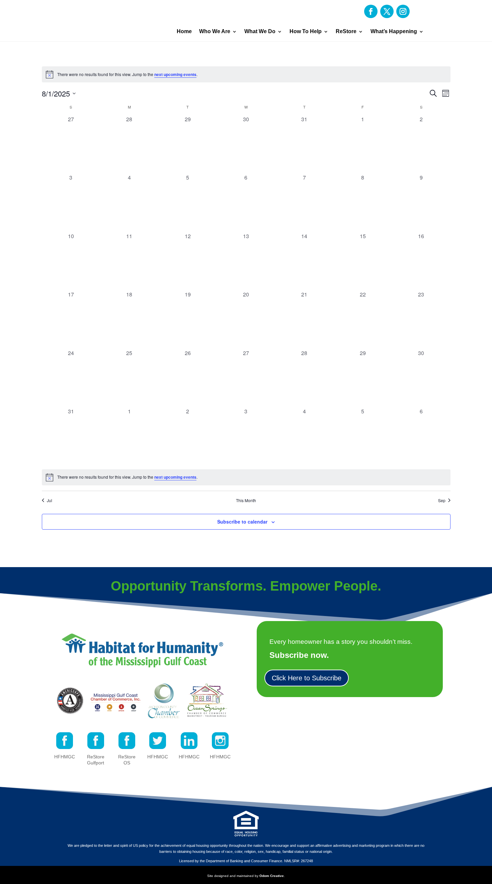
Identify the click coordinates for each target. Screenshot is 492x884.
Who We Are (214, 31)
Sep (441, 500)
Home (184, 31)
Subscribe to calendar (242, 521)
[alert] (246, 74)
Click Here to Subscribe (306, 678)
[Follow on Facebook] (371, 11)
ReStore (346, 31)
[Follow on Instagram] (403, 11)
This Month (246, 500)
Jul (49, 500)
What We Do (259, 31)
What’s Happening (394, 31)
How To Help (306, 31)
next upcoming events (175, 74)
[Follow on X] (387, 11)
